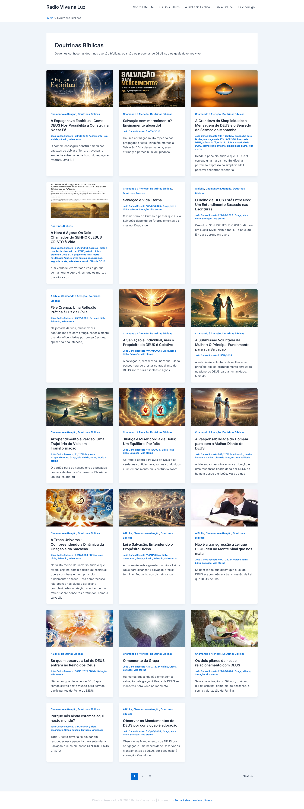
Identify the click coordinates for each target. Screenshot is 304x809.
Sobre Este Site (143, 7)
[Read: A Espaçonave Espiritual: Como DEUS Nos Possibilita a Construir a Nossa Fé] (79, 88)
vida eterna (74, 139)
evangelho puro (243, 135)
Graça (166, 206)
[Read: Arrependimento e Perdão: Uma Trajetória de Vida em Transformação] (79, 406)
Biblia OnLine (224, 7)
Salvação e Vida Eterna (142, 200)
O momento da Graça (141, 661)
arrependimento (59, 457)
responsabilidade (240, 457)
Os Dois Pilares (169, 7)
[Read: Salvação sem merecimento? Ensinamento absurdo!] (152, 88)
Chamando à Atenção (63, 114)
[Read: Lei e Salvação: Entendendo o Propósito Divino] (152, 507)
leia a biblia (99, 318)
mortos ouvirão (78, 257)
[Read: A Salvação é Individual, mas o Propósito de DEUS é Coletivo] (152, 308)
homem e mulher (204, 457)
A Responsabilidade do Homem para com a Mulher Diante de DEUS (221, 443)
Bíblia (165, 449)
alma (92, 454)
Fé (91, 318)
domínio (239, 454)
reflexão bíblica (225, 142)
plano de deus (222, 457)
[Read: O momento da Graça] (152, 628)
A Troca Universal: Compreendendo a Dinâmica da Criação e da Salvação (77, 544)
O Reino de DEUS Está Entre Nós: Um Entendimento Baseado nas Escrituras (223, 204)
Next (248, 776)
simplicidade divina (237, 145)
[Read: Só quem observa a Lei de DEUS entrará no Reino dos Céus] (79, 628)
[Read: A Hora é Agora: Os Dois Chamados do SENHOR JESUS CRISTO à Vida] (79, 200)
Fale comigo (246, 7)
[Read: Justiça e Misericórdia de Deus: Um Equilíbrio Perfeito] (152, 406)
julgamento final (82, 254)
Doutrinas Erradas (134, 193)
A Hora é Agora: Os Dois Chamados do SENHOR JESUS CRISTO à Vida (76, 237)
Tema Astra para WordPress (193, 800)
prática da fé (209, 142)
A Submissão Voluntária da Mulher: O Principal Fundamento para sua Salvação (222, 344)
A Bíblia (199, 188)
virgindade (97, 729)
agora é (94, 247)
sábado (63, 139)
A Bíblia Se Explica (197, 7)
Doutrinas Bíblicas (89, 114)
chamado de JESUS (73, 251)
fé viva (198, 139)
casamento (96, 135)
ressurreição (95, 257)
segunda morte (59, 261)
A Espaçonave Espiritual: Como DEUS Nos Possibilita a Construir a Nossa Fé (80, 125)
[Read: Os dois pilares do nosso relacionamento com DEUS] (224, 628)
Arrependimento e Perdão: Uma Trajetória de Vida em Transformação (77, 443)
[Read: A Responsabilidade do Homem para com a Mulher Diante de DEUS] (224, 406)
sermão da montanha (214, 145)
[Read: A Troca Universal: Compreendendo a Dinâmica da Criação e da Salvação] (79, 507)
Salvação (144, 209)
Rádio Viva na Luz (66, 7)
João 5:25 (67, 254)
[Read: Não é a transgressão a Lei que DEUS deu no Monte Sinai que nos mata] (224, 507)
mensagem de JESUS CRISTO (219, 139)
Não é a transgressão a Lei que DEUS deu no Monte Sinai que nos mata (223, 549)
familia (248, 454)
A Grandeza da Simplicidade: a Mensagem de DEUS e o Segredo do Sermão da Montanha (223, 125)
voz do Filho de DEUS (93, 261)
